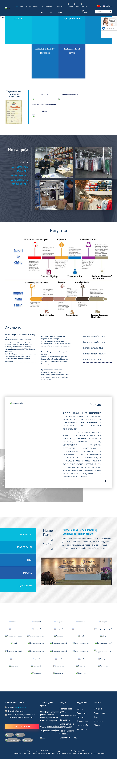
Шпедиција (64, 720)
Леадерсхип (24, 547)
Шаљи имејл (110, 28)
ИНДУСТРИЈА (28, 6)
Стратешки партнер (59, 9)
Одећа (23, 162)
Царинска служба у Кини (67, 753)
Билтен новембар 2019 (94, 342)
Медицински (20, 184)
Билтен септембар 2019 (94, 353)
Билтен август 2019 (92, 359)
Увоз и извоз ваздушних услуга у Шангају (43, 753)
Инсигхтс (35, 6)
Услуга (21, 6)
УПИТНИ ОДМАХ (21, 726)
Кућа (17, 6)
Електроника (19, 175)
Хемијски (22, 171)
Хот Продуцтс (76, 751)
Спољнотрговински (68, 716)
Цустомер (25, 585)
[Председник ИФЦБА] (59, 99)
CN (101, 6)
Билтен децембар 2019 (94, 336)
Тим (29, 560)
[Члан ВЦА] (33, 99)
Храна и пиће (19, 179)
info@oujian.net (18, 711)
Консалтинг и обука (68, 738)
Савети (67, 751)
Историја (26, 534)
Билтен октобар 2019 (93, 348)
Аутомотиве (20, 166)
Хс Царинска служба (19, 753)
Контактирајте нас (49, 9)
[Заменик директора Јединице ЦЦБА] (33, 116)
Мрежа (27, 572)
